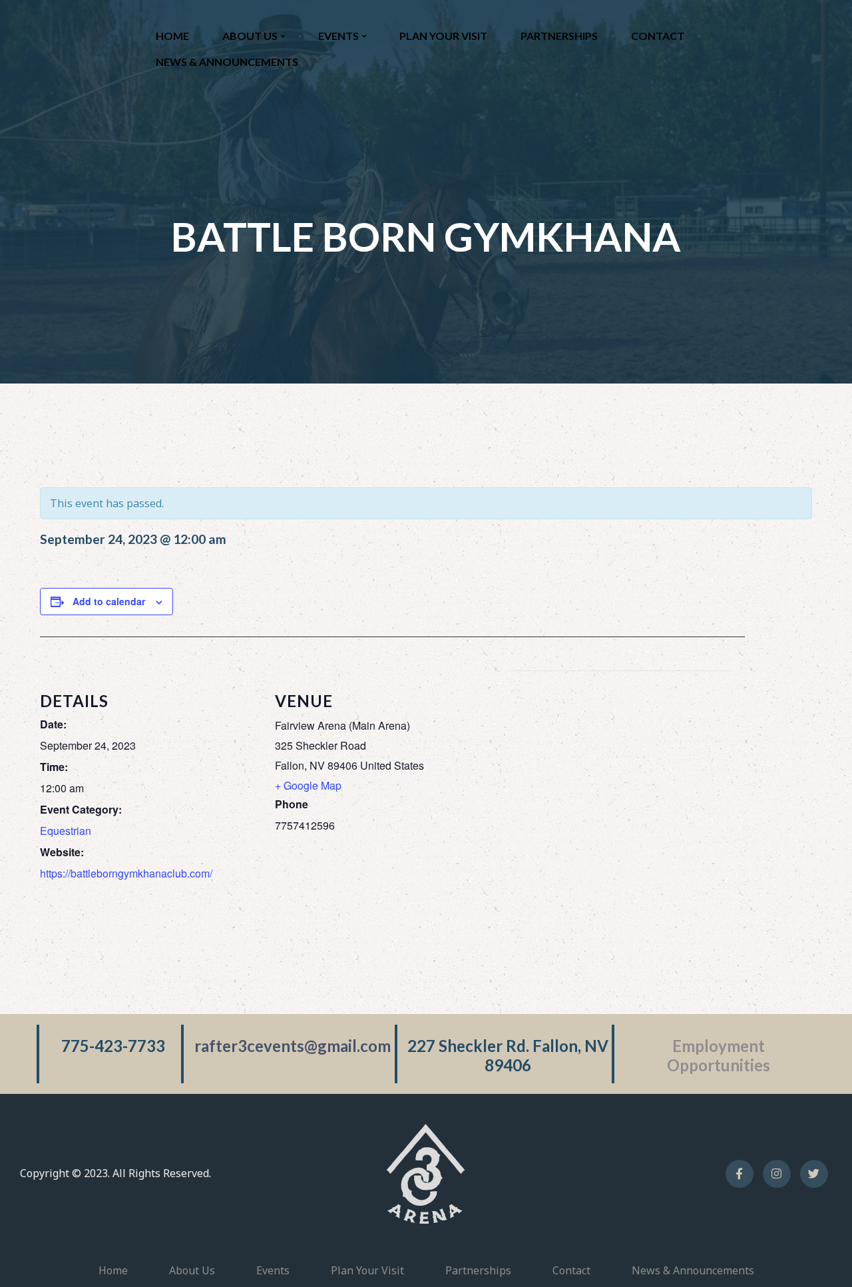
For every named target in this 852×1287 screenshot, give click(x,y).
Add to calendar (109, 601)
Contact (657, 35)
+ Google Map (308, 785)
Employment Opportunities (718, 1055)
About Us (250, 35)
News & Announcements (227, 61)
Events (338, 35)
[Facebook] (739, 1174)
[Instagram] (777, 1174)
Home (172, 35)
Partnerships (559, 35)
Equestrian (65, 830)
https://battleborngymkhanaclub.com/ (126, 873)
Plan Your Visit (443, 35)
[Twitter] (814, 1174)
